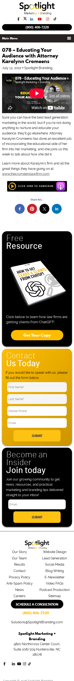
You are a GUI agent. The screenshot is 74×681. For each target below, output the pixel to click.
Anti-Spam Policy (19, 583)
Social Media (54, 564)
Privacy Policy (19, 577)
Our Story (19, 552)
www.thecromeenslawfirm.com (26, 174)
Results (19, 564)
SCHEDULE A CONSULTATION (37, 604)
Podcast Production (54, 590)
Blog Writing (54, 571)
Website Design (54, 552)
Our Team (19, 558)
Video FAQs (55, 583)
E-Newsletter (55, 577)
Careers (19, 596)
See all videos (59, 95)
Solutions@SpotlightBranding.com (37, 622)
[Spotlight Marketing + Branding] (37, 14)
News (19, 590)
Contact (19, 571)
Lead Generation (54, 558)
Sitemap (54, 596)
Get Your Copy (37, 335)
